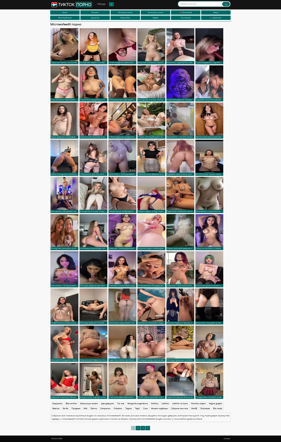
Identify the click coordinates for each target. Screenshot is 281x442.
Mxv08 (194, 409)
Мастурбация (65, 18)
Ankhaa (154, 404)
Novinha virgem (198, 404)
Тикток (74, 5)
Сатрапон (105, 409)
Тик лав (120, 404)
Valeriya (55, 409)
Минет (95, 12)
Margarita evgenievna (137, 404)
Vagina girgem (215, 404)
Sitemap (227, 439)
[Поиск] (226, 4)
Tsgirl (137, 409)
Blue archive (71, 404)
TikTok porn (56, 439)
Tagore (128, 409)
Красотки (125, 18)
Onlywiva (118, 409)
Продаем (75, 409)
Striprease (205, 409)
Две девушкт (107, 404)
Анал (65, 12)
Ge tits (65, 409)
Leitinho (165, 404)
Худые (155, 18)
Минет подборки (159, 409)
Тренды (101, 4)
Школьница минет (89, 404)
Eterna (94, 409)
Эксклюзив (186, 12)
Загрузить (57, 404)
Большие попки (125, 12)
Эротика (216, 18)
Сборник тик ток (179, 409)
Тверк (216, 12)
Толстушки (185, 18)
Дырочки (95, 18)
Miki (85, 409)
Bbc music (217, 409)
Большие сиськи (155, 12)
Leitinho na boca (180, 404)
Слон (145, 409)
